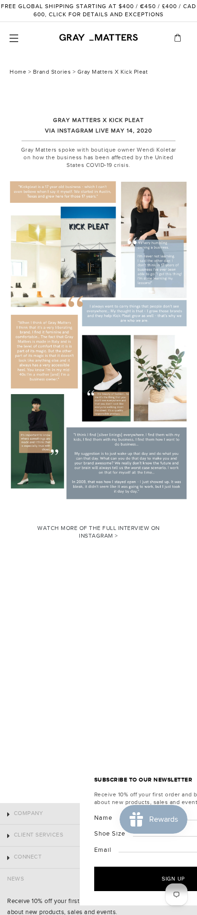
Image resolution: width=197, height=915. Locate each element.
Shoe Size (34, 833)
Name (28, 818)
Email (27, 850)
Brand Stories (52, 72)
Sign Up (98, 878)
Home (18, 72)
